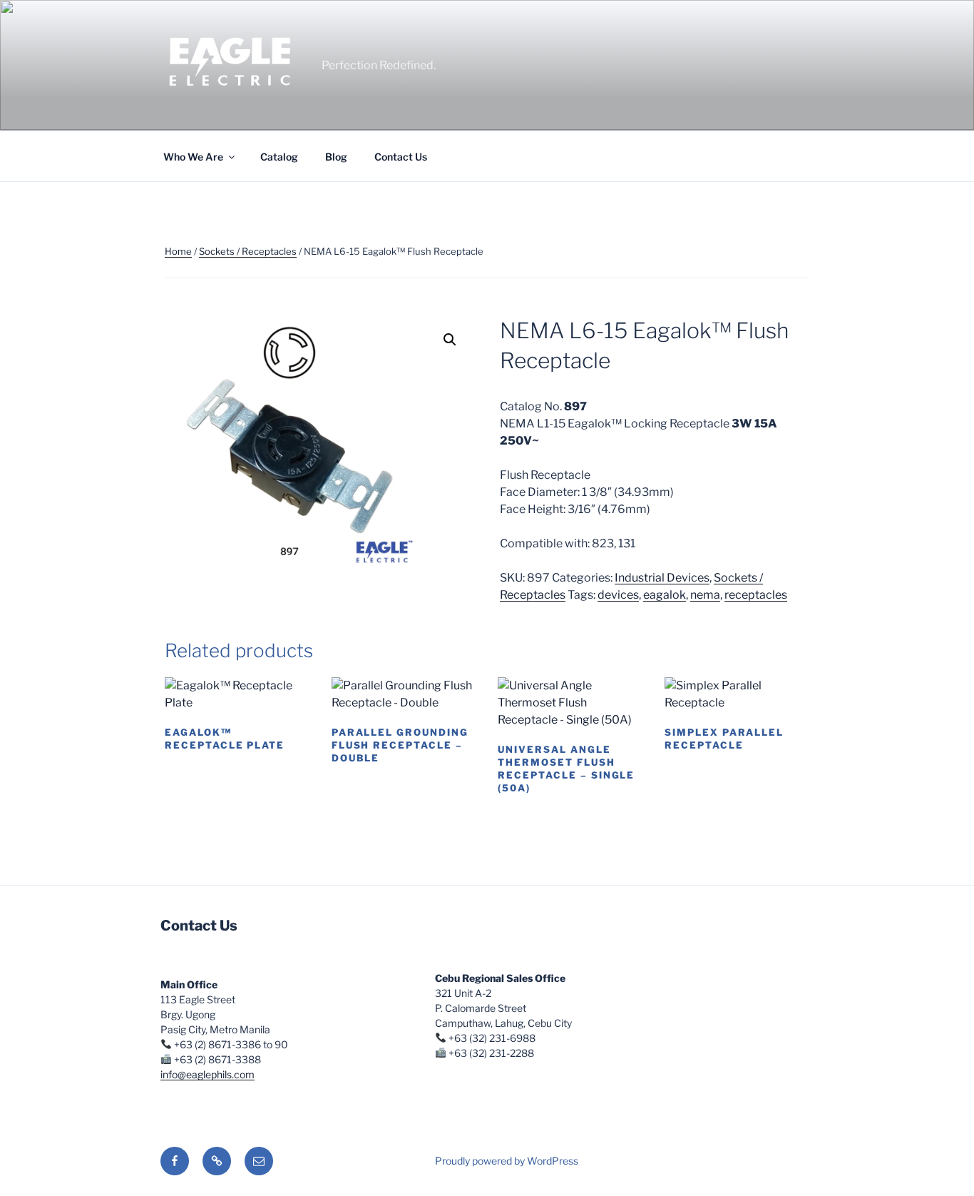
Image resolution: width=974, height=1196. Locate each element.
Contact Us (400, 157)
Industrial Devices (662, 577)
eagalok (664, 595)
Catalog (279, 157)
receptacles (755, 595)
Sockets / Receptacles (248, 251)
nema (705, 595)
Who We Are (193, 157)
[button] (450, 340)
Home (178, 251)
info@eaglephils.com (207, 1074)
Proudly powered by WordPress (506, 1161)
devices (618, 595)
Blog (336, 157)
